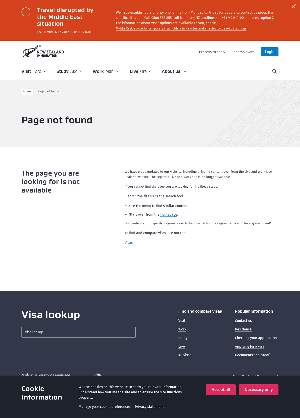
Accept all (221, 389)
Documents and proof (252, 355)
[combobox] (79, 332)
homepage (168, 214)
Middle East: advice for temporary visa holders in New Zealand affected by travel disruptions (181, 28)
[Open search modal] (274, 71)
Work (182, 329)
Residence (243, 329)
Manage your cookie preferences (104, 407)
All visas (184, 355)
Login (270, 52)
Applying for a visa (249, 346)
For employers (243, 52)
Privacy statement (149, 407)
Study (183, 338)
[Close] (294, 6)
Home (27, 91)
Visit (181, 321)
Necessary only (259, 389)
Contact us (243, 321)
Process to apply (212, 52)
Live (181, 346)
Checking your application (256, 338)
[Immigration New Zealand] (43, 51)
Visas (129, 242)
